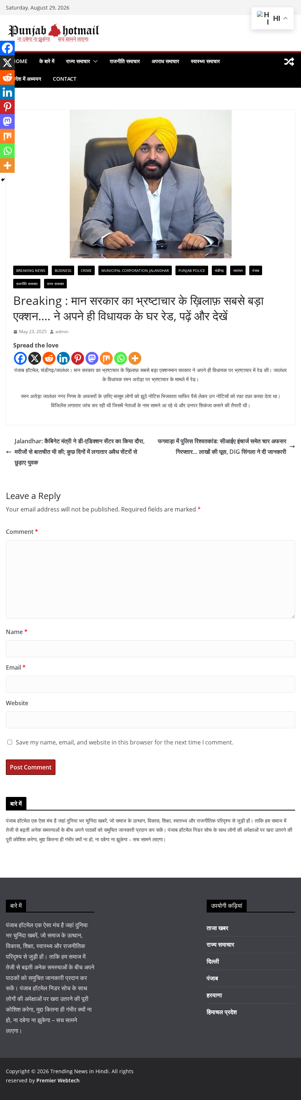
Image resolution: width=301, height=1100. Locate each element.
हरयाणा (214, 995)
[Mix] (106, 358)
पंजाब (255, 270)
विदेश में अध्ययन (26, 78)
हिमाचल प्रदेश (222, 1012)
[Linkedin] (63, 358)
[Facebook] (20, 358)
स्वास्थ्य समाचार (205, 61)
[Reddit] (49, 358)
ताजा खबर (217, 928)
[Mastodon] (92, 358)
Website (17, 703)
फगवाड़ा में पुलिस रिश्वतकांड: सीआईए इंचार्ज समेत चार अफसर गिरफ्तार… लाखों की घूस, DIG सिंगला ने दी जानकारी (222, 446)
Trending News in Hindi (79, 1071)
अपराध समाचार (165, 61)
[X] (34, 358)
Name (17, 632)
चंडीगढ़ (219, 270)
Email (16, 667)
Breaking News (30, 270)
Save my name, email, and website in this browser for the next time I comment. (124, 742)
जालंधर (238, 270)
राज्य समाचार (78, 61)
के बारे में (46, 61)
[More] (134, 358)
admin (61, 331)
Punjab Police (191, 270)
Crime (86, 270)
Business (63, 270)
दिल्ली (213, 961)
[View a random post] (289, 62)
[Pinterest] (77, 358)
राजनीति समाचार (125, 61)
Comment (22, 532)
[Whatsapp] (120, 358)
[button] (94, 61)
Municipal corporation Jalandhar (135, 270)
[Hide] (3, 180)
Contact (64, 78)
